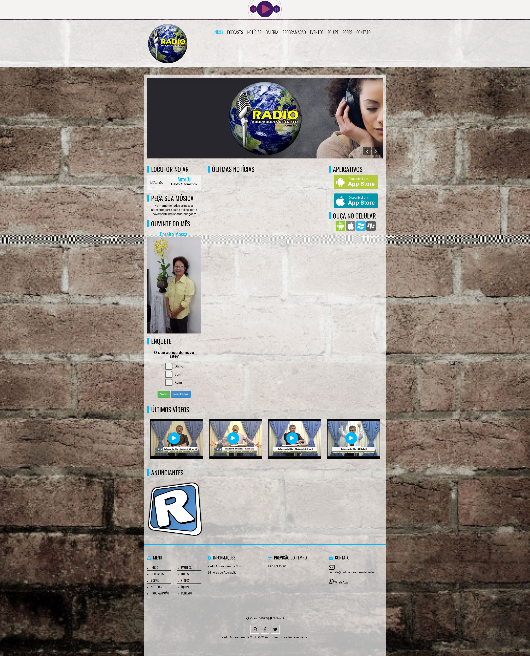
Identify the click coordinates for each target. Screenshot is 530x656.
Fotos (185, 573)
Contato (364, 32)
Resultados (180, 394)
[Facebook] (265, 629)
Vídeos (185, 580)
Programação (294, 32)
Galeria (272, 32)
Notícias (254, 32)
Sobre (347, 32)
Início (218, 32)
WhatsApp (341, 582)
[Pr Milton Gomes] (174, 438)
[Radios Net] (175, 501)
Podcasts (235, 32)
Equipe (333, 32)
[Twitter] (275, 629)
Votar (163, 394)
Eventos (317, 32)
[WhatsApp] (254, 629)
